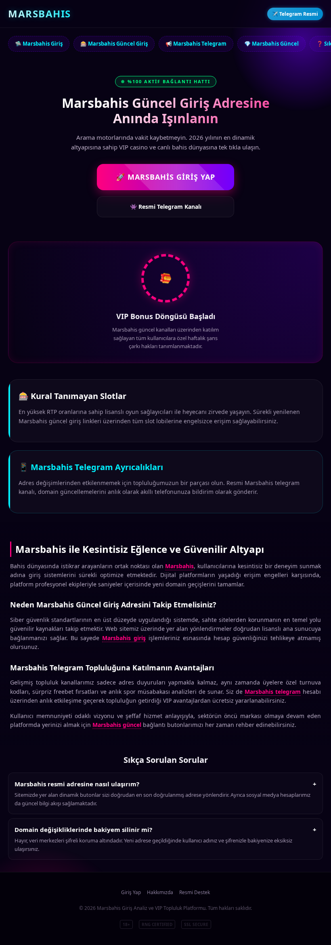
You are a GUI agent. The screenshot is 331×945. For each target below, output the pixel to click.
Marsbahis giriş (124, 638)
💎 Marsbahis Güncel (271, 43)
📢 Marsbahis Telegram (196, 43)
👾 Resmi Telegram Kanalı (165, 206)
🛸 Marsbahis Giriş (39, 43)
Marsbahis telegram (273, 691)
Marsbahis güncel (116, 725)
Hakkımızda (160, 892)
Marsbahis (179, 566)
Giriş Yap (131, 892)
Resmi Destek (194, 892)
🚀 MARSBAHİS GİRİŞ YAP (165, 177)
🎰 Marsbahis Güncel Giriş (114, 43)
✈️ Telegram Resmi (295, 13)
